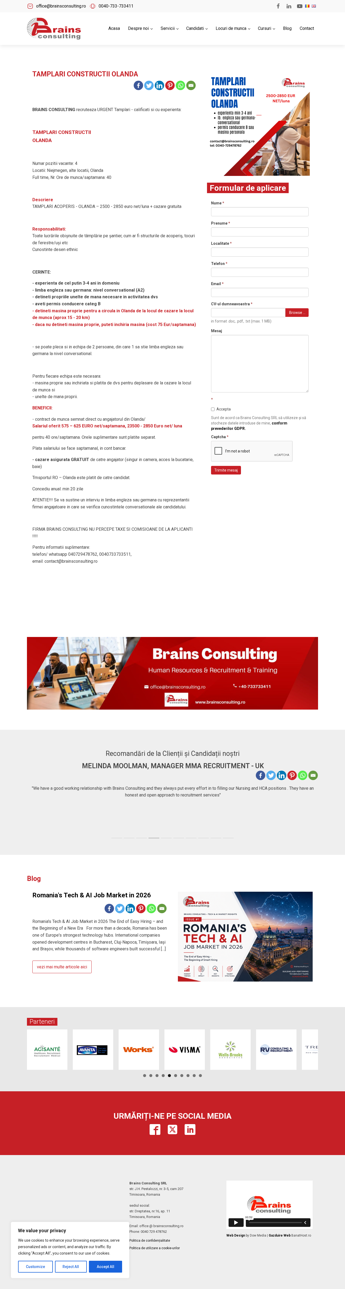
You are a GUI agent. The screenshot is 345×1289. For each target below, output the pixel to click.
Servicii (168, 28)
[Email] (191, 85)
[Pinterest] (170, 85)
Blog (287, 28)
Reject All (71, 1267)
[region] (70, 1250)
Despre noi (138, 28)
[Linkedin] (159, 85)
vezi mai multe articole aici (62, 966)
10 (200, 1075)
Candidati (195, 28)
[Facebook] (138, 85)
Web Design (235, 1235)
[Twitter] (149, 85)
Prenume (220, 223)
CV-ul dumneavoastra (232, 304)
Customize (35, 1267)
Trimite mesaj (226, 470)
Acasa (114, 28)
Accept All (105, 1267)
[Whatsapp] (180, 85)
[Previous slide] (31, 798)
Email (217, 284)
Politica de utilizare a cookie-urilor (154, 1248)
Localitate (221, 243)
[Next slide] (313, 798)
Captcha (220, 437)
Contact (307, 28)
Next (327, 1048)
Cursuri (264, 28)
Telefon (219, 263)
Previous (17, 1048)
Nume (217, 203)
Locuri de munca (231, 28)
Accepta (223, 409)
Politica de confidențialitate (149, 1240)
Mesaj (216, 331)
